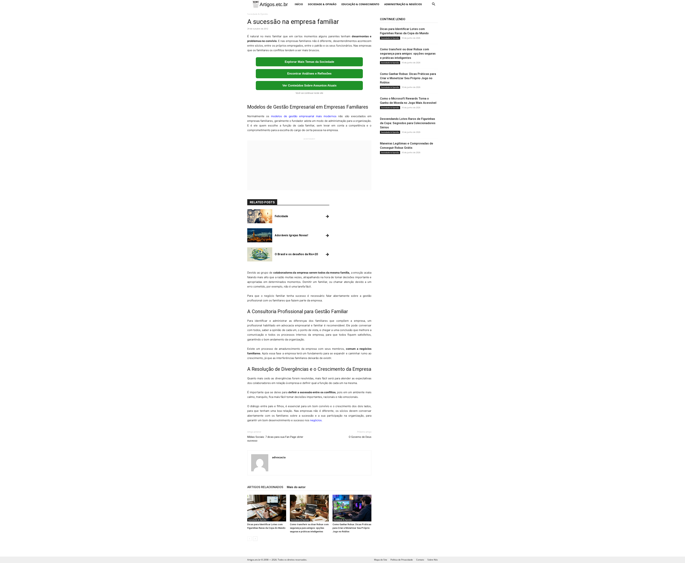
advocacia (279, 457)
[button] (433, 4)
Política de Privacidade (401, 559)
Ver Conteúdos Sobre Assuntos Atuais (309, 85)
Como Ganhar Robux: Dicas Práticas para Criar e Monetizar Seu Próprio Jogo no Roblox (352, 528)
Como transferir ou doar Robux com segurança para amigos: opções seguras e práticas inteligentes (309, 528)
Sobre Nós (432, 559)
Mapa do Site (380, 559)
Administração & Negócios (403, 4)
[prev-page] (249, 538)
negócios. (316, 420)
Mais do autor (296, 487)
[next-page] (255, 538)
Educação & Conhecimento (360, 4)
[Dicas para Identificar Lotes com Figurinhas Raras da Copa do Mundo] (266, 508)
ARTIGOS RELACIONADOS (265, 487)
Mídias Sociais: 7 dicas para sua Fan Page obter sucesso (275, 438)
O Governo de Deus (360, 437)
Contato (420, 559)
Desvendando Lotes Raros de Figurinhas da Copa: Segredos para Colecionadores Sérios (407, 123)
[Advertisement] (309, 165)
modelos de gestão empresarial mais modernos (303, 116)
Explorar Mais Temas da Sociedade (309, 61)
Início (299, 4)
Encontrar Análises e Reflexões (309, 73)
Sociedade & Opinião (322, 4)
